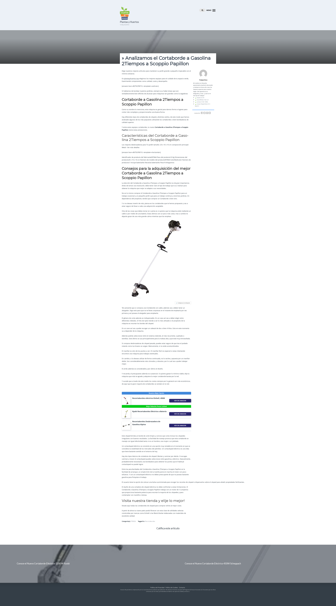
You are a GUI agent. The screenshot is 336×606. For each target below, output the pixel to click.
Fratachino (203, 80)
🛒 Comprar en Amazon (183, 303)
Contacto (182, 588)
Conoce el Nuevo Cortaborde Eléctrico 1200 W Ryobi (43, 563)
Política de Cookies (172, 588)
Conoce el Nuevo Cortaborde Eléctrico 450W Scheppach (213, 563)
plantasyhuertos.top (131, 79)
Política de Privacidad (157, 588)
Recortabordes (150, 521)
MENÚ (209, 10)
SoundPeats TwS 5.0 (203, 100)
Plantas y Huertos (129, 21)
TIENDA (133, 521)
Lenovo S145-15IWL (202, 102)
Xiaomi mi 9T (200, 98)
